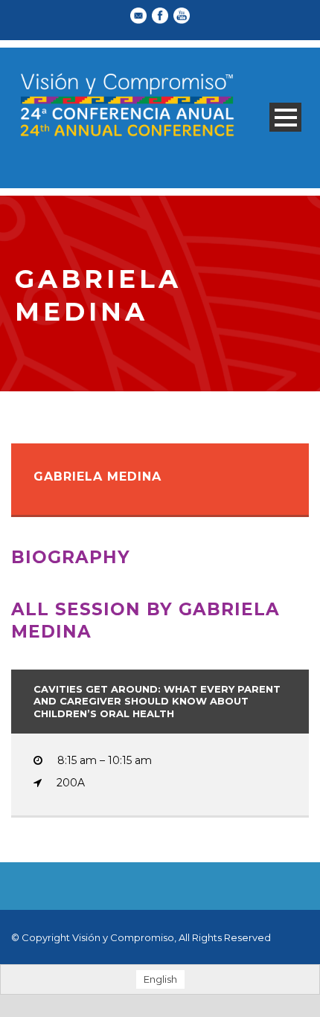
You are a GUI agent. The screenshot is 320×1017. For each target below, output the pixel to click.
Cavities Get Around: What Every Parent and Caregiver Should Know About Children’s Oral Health (157, 701)
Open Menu (285, 117)
